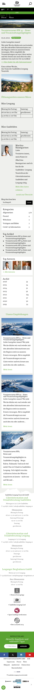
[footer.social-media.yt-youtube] (29, 654)
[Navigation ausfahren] (4, 3)
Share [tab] (12, 18)
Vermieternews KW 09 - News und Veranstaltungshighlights (15, 396)
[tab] (30, 3)
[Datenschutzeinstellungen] (3, 688)
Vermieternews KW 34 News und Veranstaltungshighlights (18, 242)
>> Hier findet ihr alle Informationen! (16, 62)
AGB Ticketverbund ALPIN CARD (14, 659)
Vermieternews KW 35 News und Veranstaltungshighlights (18, 237)
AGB (28, 659)
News (25, 662)
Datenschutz (25, 665)
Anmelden (23, 646)
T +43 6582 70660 (7, 506)
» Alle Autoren (9, 272)
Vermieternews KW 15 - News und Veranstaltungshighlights (16, 339)
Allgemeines (16, 38)
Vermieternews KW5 (11, 451)
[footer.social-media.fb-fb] (4, 654)
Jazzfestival (15, 665)
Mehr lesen (7, 369)
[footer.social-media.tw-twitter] (13, 654)
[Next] (31, 684)
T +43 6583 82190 (5, 576)
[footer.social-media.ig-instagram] (21, 654)
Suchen (29, 202)
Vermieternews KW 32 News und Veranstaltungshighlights (18, 251)
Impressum (11, 662)
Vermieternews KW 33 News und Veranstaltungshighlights (18, 246)
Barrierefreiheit (17, 668)
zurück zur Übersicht (24, 195)
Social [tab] (4, 18)
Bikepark (7, 665)
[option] (17, 684)
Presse (19, 662)
